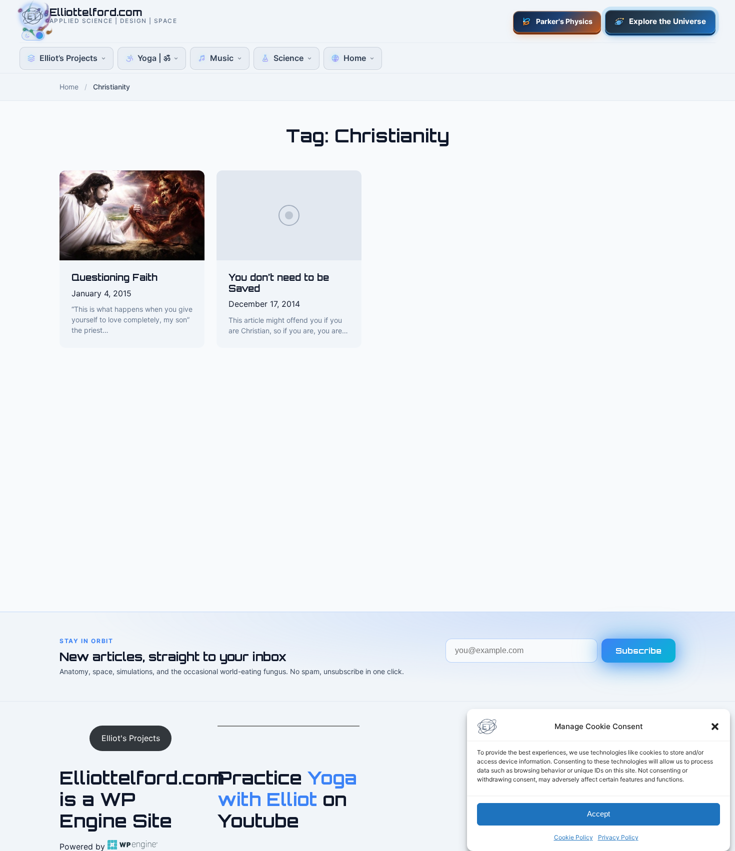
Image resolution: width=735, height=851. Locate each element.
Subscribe (639, 651)
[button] (715, 727)
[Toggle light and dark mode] (33, 35)
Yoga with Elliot (287, 789)
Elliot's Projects (131, 738)
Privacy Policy (618, 837)
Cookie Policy (573, 837)
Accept (598, 814)
